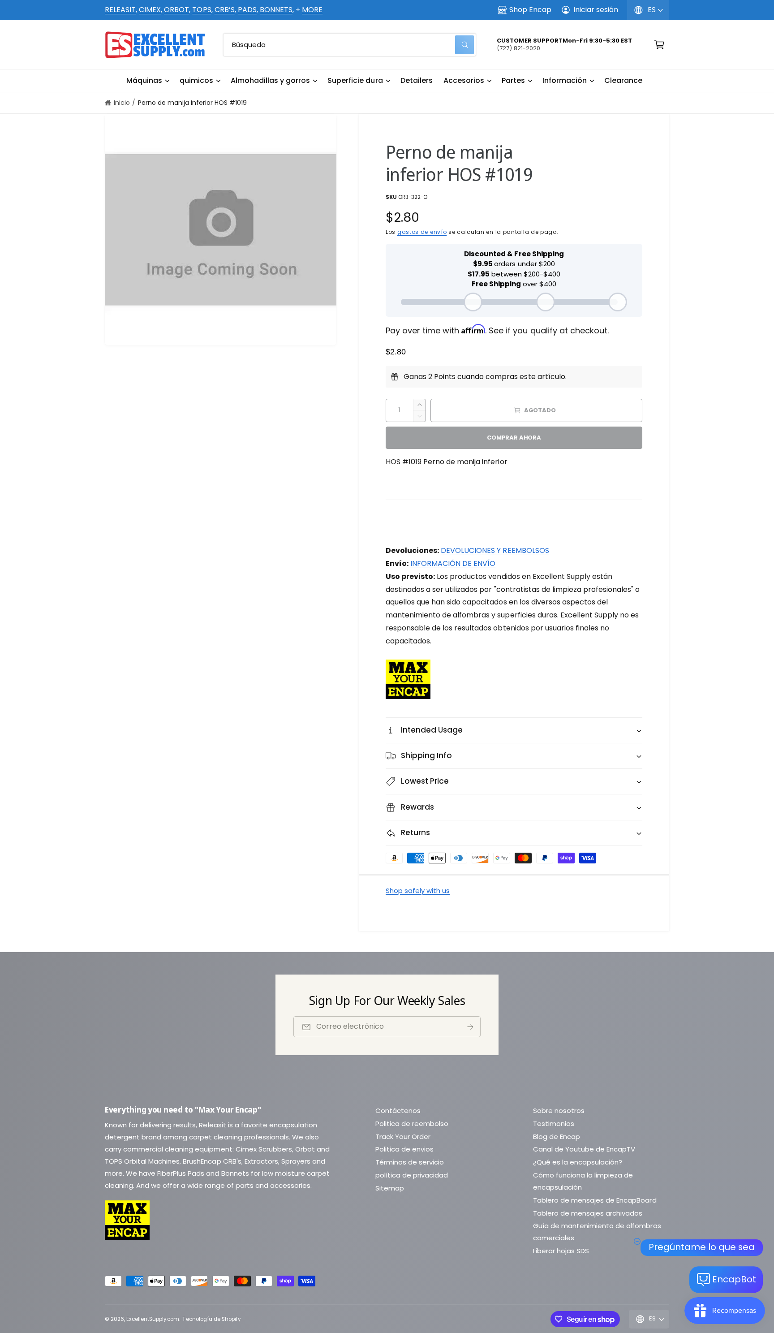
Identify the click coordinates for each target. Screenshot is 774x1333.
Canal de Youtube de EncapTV (584, 1149)
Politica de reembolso (411, 1123)
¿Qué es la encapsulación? (577, 1162)
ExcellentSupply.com (152, 1319)
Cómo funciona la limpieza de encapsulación (583, 1181)
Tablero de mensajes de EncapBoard (595, 1200)
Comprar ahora (514, 437)
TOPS (201, 9)
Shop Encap (530, 9)
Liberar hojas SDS (561, 1250)
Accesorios (463, 80)
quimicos (196, 80)
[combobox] (349, 44)
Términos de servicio (409, 1162)
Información (564, 80)
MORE (312, 9)
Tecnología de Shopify (211, 1319)
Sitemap (389, 1188)
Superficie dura (355, 80)
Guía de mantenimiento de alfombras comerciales (597, 1231)
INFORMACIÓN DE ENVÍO (452, 563)
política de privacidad (411, 1175)
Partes (513, 80)
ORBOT (176, 9)
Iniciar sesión (595, 9)
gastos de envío (422, 232)
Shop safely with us (418, 890)
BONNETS (276, 9)
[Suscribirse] (470, 1026)
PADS (247, 9)
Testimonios (553, 1123)
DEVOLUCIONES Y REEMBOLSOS (495, 550)
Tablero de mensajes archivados (587, 1213)
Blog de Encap (556, 1136)
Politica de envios (404, 1149)
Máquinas (144, 80)
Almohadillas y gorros (270, 80)
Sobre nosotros (559, 1110)
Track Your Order (402, 1136)
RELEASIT (120, 9)
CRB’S (225, 9)
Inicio (122, 102)
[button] (147, 80)
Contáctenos (398, 1110)
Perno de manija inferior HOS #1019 (192, 102)
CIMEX (150, 9)
